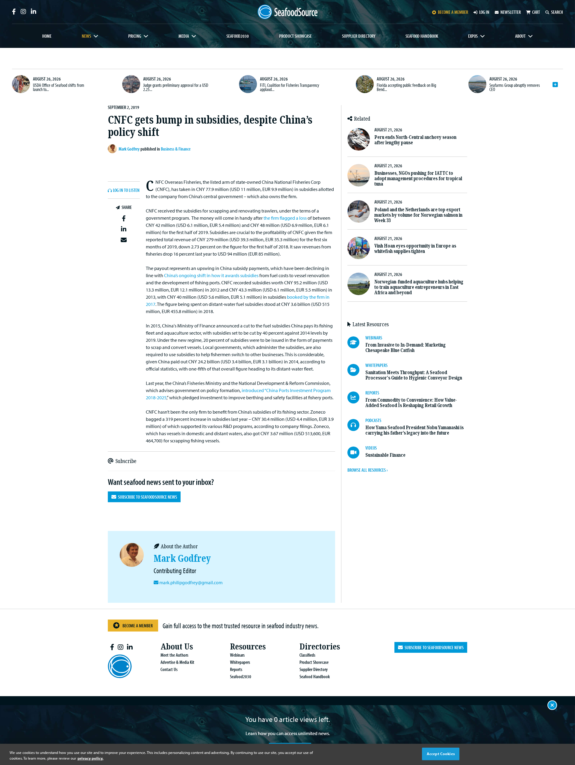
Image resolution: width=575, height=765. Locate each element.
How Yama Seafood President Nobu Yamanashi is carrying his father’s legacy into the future (414, 430)
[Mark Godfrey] (113, 148)
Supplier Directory (358, 36)
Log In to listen (126, 190)
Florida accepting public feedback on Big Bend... (406, 87)
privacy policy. (90, 758)
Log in (484, 12)
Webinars (237, 655)
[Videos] (356, 453)
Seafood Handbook (421, 36)
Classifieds (307, 655)
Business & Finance (175, 149)
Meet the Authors (174, 655)
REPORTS (372, 393)
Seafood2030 (237, 36)
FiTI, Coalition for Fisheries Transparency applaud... (289, 87)
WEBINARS (373, 338)
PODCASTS (373, 420)
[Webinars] (356, 342)
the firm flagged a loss (285, 218)
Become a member (453, 12)
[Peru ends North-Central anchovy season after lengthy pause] (358, 139)
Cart (536, 12)
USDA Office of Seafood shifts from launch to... (58, 87)
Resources (248, 646)
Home (47, 36)
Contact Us (169, 669)
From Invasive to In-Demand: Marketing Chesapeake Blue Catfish (405, 347)
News (86, 36)
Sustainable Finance (385, 455)
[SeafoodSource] (287, 11)
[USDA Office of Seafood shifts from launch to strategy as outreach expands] (21, 84)
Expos (473, 36)
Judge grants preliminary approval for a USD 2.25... (175, 87)
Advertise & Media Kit (177, 662)
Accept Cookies (441, 753)
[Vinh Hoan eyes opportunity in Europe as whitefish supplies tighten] (358, 248)
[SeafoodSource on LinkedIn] (33, 12)
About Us (177, 646)
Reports (236, 669)
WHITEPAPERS (376, 365)
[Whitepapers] (356, 370)
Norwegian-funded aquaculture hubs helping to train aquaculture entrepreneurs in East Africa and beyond (418, 287)
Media (183, 36)
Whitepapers (240, 662)
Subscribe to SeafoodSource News (146, 497)
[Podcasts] (356, 425)
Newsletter (510, 12)
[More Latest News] (555, 84)
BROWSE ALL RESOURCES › (367, 470)
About (520, 36)
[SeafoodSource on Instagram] (23, 12)
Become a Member (137, 626)
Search (557, 12)
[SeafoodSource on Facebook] (14, 12)
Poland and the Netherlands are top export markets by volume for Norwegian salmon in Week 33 (418, 215)
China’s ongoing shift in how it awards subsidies (211, 275)
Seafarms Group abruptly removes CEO (514, 87)
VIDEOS (371, 448)
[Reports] (356, 397)
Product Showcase (295, 36)
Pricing (134, 36)
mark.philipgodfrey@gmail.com (191, 582)
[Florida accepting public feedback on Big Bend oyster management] (365, 84)
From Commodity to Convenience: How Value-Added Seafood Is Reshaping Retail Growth (411, 403)
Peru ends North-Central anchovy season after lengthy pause (415, 140)
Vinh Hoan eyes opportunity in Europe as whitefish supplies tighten (415, 248)
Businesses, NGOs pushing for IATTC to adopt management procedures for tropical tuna (418, 178)
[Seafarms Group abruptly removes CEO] (477, 84)
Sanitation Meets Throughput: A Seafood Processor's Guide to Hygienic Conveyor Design (413, 375)
